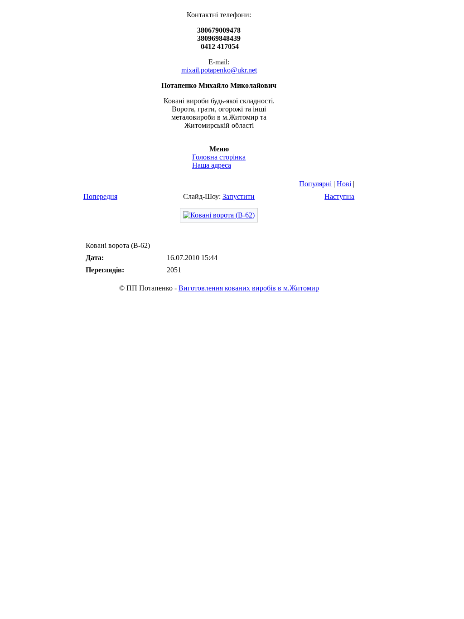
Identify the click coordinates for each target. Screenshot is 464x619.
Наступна (339, 196)
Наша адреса (211, 165)
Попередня (100, 196)
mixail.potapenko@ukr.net (219, 70)
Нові (344, 184)
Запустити (238, 196)
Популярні (315, 184)
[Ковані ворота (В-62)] (219, 215)
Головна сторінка (219, 157)
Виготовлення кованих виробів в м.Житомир (249, 288)
